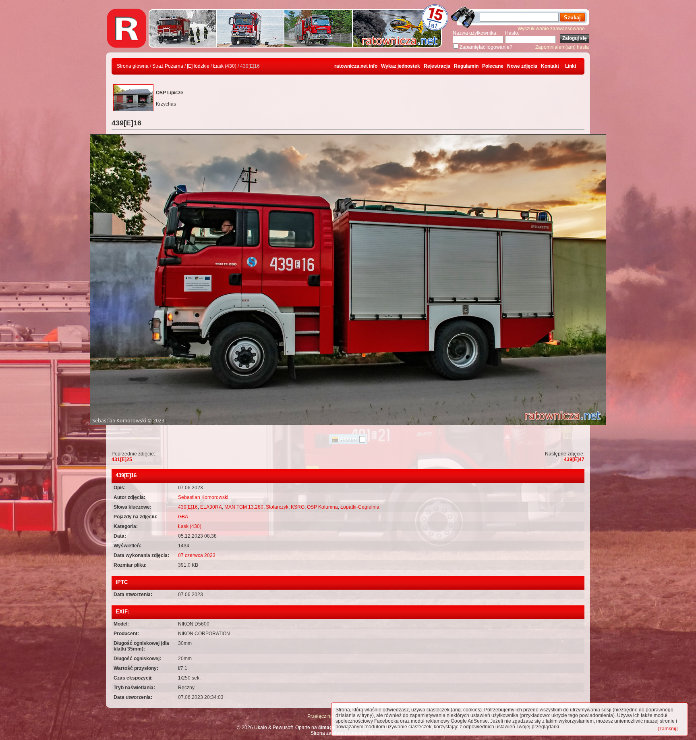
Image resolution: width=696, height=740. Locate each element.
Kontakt (550, 66)
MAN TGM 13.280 (243, 507)
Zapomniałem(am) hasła (562, 47)
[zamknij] (667, 729)
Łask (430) (224, 66)
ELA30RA (211, 507)
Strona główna (133, 66)
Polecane (492, 66)
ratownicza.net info (355, 66)
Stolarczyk (277, 507)
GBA (183, 517)
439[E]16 (188, 507)
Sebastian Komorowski (203, 497)
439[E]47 (574, 459)
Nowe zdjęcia (522, 66)
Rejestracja (437, 66)
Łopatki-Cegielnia (359, 507)
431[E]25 (122, 459)
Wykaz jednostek (400, 66)
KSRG (297, 507)
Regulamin (466, 66)
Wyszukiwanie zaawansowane (551, 28)
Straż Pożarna (167, 66)
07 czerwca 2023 (196, 555)
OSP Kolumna (322, 507)
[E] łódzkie (198, 66)
